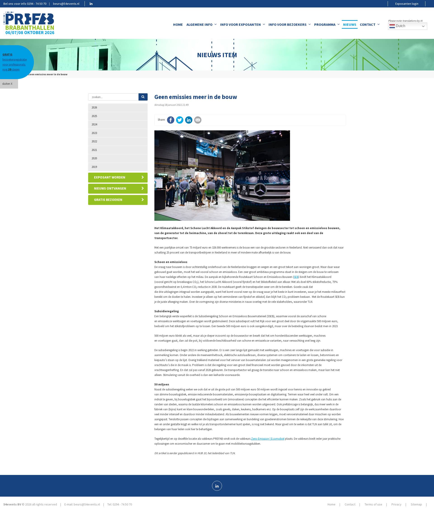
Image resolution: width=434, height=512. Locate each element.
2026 (94, 107)
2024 (94, 124)
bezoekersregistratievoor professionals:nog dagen (14, 62)
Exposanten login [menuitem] (406, 4)
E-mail (197, 120)
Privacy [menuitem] (396, 504)
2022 (94, 141)
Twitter (179, 120)
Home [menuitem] (178, 24)
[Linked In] (217, 486)
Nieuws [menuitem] (349, 24)
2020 (94, 158)
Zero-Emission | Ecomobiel (267, 439)
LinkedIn (188, 120)
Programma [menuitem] (324, 24)
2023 (94, 133)
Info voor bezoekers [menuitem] (288, 24)
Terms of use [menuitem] (373, 504)
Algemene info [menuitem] (199, 24)
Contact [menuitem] (367, 24)
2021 (94, 150)
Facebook (170, 120)
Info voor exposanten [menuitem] (240, 24)
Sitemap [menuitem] (416, 504)
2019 (94, 167)
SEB (296, 277)
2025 (94, 116)
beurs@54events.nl (66, 4)
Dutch (400, 26)
